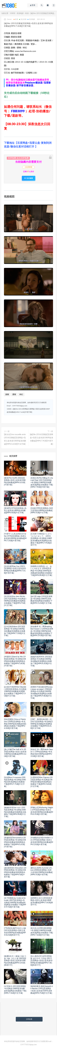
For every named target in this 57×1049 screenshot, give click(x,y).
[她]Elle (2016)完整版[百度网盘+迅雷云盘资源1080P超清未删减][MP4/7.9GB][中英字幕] (41, 439)
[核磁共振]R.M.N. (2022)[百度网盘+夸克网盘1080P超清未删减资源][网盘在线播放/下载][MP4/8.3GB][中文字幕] (41, 661)
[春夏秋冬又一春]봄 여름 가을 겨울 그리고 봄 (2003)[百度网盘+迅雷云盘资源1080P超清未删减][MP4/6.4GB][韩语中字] (15, 960)
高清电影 (20, 13)
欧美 (27, 13)
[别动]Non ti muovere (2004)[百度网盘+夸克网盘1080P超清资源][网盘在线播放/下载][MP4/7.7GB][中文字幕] (15, 782)
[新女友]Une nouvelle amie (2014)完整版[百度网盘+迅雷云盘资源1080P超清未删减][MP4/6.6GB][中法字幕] (15, 439)
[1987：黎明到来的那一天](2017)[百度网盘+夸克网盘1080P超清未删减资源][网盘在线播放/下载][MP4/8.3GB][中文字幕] (41, 723)
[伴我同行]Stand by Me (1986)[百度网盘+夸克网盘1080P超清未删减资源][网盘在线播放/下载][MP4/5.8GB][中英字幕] (15, 661)
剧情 (7, 394)
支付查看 (29, 178)
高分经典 (24, 19)
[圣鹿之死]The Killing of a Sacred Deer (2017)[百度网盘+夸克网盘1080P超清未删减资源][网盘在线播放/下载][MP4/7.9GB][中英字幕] (41, 482)
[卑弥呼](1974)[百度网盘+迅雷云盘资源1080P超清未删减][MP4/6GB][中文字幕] (15, 510)
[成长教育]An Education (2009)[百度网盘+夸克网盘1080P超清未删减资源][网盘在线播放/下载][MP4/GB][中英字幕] (15, 872)
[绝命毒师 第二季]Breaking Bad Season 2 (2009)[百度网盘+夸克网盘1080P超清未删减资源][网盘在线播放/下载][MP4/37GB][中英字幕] (41, 631)
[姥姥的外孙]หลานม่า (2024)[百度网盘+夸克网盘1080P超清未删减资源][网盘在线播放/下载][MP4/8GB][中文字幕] (15, 812)
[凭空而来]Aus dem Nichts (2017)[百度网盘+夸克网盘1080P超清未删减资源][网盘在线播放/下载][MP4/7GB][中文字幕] (15, 601)
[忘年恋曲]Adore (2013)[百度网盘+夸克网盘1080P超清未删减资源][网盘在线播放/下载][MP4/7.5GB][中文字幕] (14, 631)
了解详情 (29, 1025)
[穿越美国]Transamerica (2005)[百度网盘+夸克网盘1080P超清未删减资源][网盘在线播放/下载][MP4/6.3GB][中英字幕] (15, 842)
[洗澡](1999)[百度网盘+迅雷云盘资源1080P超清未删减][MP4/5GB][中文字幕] (41, 510)
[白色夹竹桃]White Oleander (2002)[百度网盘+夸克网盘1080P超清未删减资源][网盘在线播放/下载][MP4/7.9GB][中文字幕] (15, 691)
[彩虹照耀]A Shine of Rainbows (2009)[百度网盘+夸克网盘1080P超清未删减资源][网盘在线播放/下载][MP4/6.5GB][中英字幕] (15, 723)
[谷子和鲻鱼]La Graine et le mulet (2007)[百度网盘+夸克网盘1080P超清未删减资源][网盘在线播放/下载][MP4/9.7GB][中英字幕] (15, 902)
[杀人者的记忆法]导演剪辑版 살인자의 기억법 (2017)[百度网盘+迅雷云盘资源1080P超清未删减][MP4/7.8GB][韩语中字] (41, 960)
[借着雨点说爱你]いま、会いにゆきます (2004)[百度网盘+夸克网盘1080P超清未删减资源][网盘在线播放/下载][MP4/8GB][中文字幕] (41, 570)
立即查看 (29, 1019)
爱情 (14, 394)
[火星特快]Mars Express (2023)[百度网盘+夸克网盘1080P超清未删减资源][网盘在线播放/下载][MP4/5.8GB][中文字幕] (41, 782)
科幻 (21, 394)
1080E (12, 13)
